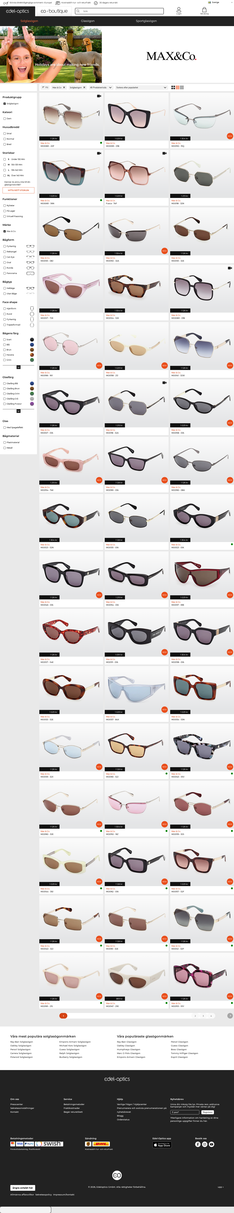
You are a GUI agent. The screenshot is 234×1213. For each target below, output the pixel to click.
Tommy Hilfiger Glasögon (184, 1053)
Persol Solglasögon (20, 1049)
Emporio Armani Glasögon (131, 1057)
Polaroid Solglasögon (21, 1057)
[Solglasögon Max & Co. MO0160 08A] (202, 459)
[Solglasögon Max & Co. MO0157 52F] (202, 860)
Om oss (14, 1099)
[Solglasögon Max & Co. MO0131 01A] (137, 631)
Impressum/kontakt (63, 1194)
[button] (17, 11)
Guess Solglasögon (69, 1049)
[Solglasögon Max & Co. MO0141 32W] (202, 344)
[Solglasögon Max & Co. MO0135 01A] (137, 516)
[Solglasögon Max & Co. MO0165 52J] (137, 745)
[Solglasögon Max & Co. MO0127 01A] (71, 401)
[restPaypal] (29, 1144)
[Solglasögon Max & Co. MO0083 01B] (202, 287)
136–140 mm (15, 170)
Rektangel (11, 251)
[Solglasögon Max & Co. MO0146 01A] (71, 573)
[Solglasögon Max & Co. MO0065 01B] (137, 115)
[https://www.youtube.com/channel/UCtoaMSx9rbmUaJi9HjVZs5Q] (211, 1145)
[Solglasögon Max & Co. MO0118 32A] (137, 401)
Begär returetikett (73, 1112)
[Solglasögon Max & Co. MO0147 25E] (137, 975)
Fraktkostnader (72, 1108)
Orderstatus (123, 1119)
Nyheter (10, 205)
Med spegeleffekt (15, 427)
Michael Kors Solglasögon (73, 1045)
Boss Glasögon (179, 1049)
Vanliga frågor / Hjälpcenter (132, 1104)
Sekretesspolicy (43, 1194)
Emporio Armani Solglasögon (75, 1041)
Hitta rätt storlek (18, 190)
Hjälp (120, 1099)
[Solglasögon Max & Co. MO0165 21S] (71, 975)
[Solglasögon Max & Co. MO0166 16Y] (71, 344)
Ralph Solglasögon (69, 1053)
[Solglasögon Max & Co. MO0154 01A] (137, 573)
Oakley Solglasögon (20, 1045)
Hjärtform (11, 308)
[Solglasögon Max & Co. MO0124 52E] (137, 287)
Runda (10, 268)
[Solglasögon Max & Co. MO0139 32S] (202, 803)
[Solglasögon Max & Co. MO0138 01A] (202, 631)
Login (178, 14)
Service (68, 1099)
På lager (11, 211)
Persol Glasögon (179, 1041)
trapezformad (13, 325)
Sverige (215, 2)
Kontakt (14, 1112)
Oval (9, 262)
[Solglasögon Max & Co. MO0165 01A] (137, 459)
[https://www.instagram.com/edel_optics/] (204, 1145)
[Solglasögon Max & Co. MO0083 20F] (71, 115)
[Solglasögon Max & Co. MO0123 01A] (202, 516)
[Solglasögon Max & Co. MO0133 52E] (71, 688)
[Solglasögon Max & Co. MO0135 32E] (202, 229)
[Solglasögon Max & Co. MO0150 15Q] (202, 115)
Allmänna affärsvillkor (22, 1194)
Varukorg (204, 14)
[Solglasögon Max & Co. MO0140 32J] (71, 917)
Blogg (120, 1115)
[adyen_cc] (12, 1144)
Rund (9, 314)
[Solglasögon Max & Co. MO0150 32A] (137, 229)
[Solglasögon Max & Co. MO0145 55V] (202, 745)
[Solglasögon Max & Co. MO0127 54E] (71, 631)
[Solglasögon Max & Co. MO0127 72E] (71, 287)
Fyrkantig (11, 246)
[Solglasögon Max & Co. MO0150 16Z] (137, 803)
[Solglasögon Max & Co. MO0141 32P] (202, 917)
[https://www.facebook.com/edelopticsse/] (198, 1145)
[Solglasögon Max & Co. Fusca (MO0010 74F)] (137, 172)
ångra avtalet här (23, 1187)
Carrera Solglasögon (21, 1053)
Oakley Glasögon (126, 1045)
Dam (9, 118)
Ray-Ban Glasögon (127, 1041)
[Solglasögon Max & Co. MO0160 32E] (71, 803)
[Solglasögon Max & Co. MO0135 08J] (71, 229)
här (205, 1121)
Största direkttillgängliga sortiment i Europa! (31, 2)
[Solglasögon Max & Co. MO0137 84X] (137, 688)
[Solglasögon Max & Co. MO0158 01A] (202, 401)
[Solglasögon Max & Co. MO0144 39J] (71, 860)
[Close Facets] (18, 87)
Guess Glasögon (179, 1045)
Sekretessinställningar (22, 1108)
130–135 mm (15, 164)
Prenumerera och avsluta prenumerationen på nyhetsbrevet (142, 1110)
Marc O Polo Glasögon (128, 1053)
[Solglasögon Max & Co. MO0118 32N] (202, 172)
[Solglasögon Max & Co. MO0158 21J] (137, 344)
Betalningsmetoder (74, 1104)
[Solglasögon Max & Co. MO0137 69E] (202, 573)
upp (220, 1187)
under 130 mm (16, 159)
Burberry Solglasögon (70, 1057)
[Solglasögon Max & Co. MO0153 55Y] (202, 975)
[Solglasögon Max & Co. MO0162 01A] (137, 860)
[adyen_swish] (49, 1144)
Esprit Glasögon (179, 1057)
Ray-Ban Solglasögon (21, 1041)
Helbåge (11, 288)
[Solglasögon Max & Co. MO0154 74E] (71, 459)
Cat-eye (10, 257)
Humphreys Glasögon (128, 1049)
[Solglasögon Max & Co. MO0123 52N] (71, 516)
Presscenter (16, 1104)
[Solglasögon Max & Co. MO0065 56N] (71, 172)
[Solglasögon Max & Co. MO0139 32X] (71, 745)
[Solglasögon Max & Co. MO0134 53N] (202, 688)
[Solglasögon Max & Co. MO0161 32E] (137, 917)
